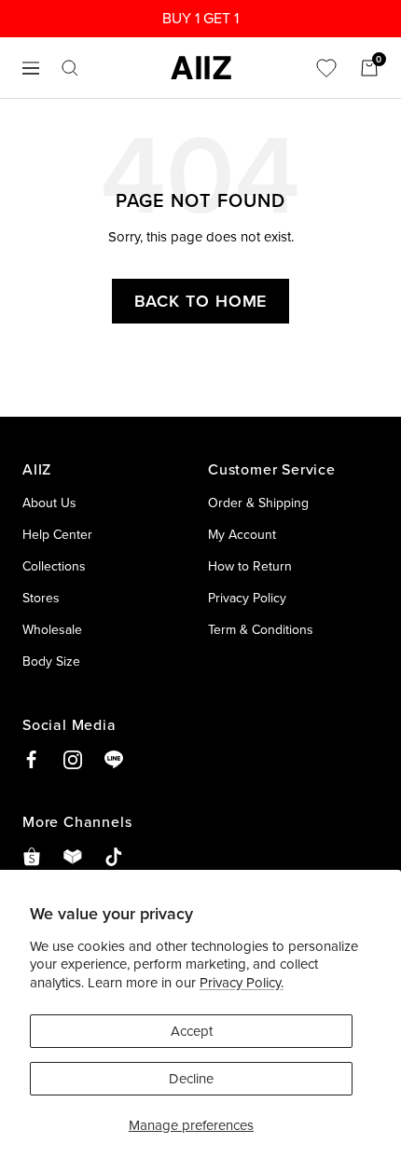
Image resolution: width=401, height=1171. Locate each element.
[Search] (70, 68)
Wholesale (52, 629)
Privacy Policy (247, 597)
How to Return (250, 566)
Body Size (51, 661)
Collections (54, 566)
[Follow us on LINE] (113, 760)
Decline (191, 1078)
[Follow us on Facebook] (31, 760)
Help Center (57, 534)
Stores (41, 597)
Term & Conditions (260, 629)
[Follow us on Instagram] (72, 760)
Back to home (201, 300)
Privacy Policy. (241, 982)
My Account (242, 534)
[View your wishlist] (326, 68)
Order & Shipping (258, 502)
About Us (49, 502)
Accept (192, 1030)
